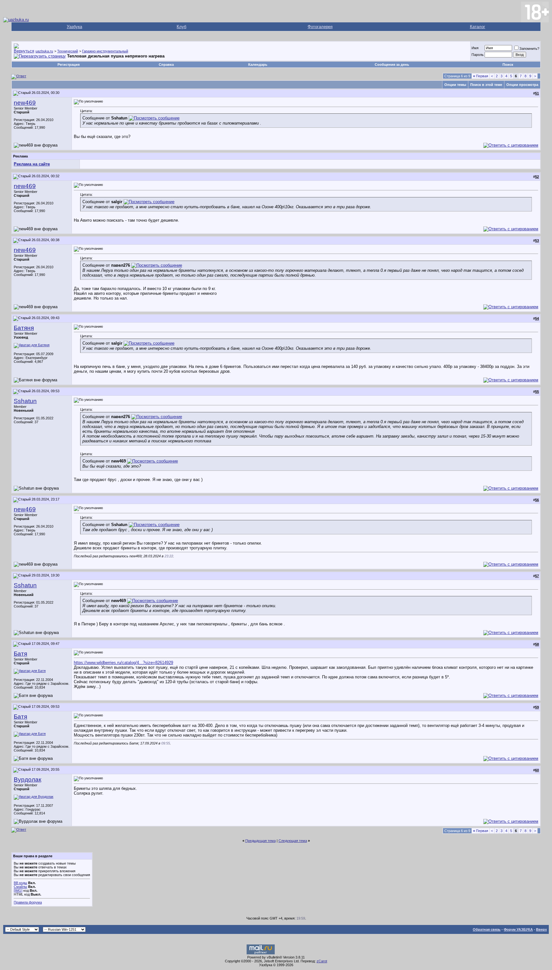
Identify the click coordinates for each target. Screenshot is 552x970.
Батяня (24, 328)
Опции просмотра (522, 85)
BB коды (20, 883)
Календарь (257, 64)
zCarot (322, 961)
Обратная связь (487, 929)
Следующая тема (293, 841)
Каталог (477, 26)
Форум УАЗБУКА (518, 929)
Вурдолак (27, 779)
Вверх (541, 929)
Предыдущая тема (260, 841)
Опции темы (455, 85)
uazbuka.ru (44, 51)
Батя (20, 653)
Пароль (477, 55)
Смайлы (20, 887)
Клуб (181, 26)
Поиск (507, 64)
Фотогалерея (320, 26)
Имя (475, 48)
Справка (166, 64)
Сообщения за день (392, 64)
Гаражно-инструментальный (105, 51)
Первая (480, 76)
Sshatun (25, 401)
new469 (25, 102)
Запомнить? (529, 48)
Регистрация (68, 64)
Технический (67, 51)
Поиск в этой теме (486, 85)
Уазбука (74, 26)
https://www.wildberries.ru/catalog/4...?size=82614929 (123, 662)
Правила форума (28, 902)
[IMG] (18, 890)
